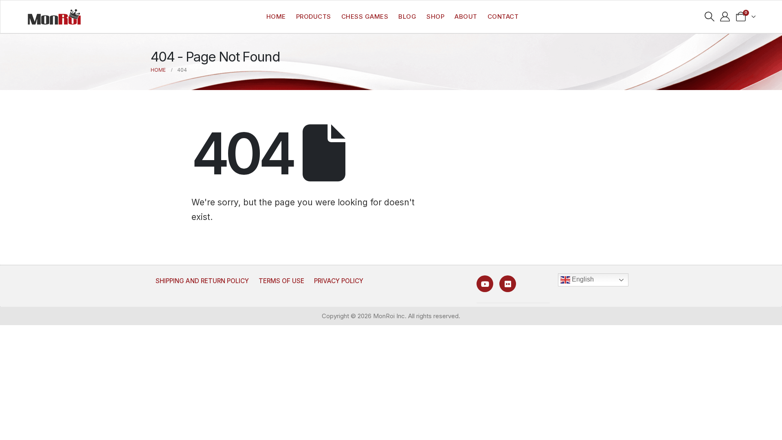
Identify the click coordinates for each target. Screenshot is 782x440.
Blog (407, 16)
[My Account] (725, 17)
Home (276, 16)
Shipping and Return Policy (202, 281)
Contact (503, 16)
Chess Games (365, 16)
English (582, 279)
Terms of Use (281, 281)
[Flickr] (507, 283)
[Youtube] (485, 283)
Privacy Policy (338, 281)
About (466, 16)
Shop (435, 16)
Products (313, 16)
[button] (709, 17)
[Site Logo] (54, 17)
